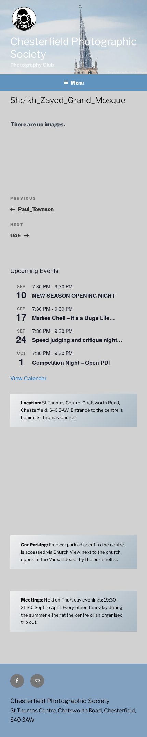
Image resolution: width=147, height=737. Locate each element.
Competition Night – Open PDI (71, 362)
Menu (77, 83)
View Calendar (28, 378)
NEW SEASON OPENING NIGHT (73, 295)
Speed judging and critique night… (77, 340)
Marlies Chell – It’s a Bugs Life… (73, 318)
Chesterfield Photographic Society (60, 700)
